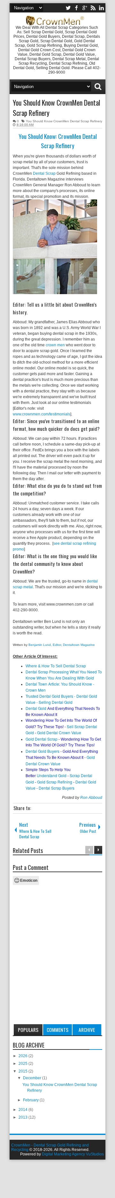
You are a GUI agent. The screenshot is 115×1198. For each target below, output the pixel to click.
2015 (23, 1071)
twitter (68, 7)
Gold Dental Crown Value (59, 732)
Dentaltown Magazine (79, 645)
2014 (23, 1109)
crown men (55, 345)
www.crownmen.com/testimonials (41, 414)
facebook (76, 7)
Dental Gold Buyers (42, 751)
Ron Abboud (91, 797)
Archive (87, 1029)
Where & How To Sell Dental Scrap (56, 666)
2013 (23, 1117)
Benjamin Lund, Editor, (45, 645)
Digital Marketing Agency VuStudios (73, 1154)
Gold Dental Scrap (41, 739)
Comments (57, 1029)
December (32, 1078)
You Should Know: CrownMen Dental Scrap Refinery (58, 141)
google (84, 7)
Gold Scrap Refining (54, 781)
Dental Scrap (44, 173)
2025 (23, 1063)
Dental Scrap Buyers (56, 788)
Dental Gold (36, 708)
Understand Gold (51, 775)
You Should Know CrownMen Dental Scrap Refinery (64, 121)
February (31, 1100)
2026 (23, 1056)
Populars (28, 1029)
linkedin (101, 7)
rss (93, 7)
